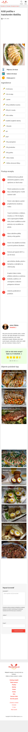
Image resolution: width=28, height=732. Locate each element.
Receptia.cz (3, 6)
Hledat (21, 3)
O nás (14, 707)
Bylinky (14, 687)
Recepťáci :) (13, 327)
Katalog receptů (14, 680)
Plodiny (14, 684)
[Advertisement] (14, 31)
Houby (14, 691)
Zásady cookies (14, 702)
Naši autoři (14, 709)
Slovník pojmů (14, 698)
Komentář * (5, 591)
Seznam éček (14, 696)
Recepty (8, 6)
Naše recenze (14, 682)
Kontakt (14, 705)
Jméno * (5, 615)
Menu (25, 3)
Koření (14, 689)
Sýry (14, 694)
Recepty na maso (15, 6)
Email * (4, 623)
